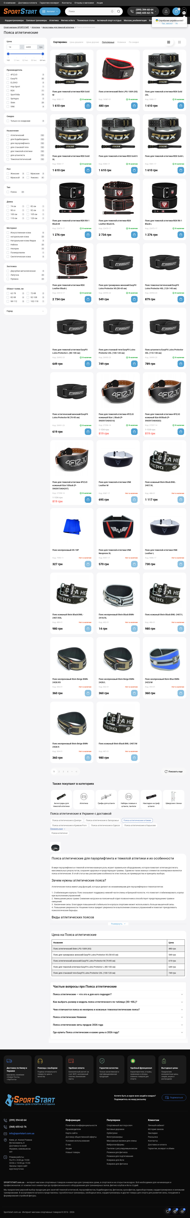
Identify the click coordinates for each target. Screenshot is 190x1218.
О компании (9, 3)
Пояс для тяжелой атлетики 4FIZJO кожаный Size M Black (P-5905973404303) (162, 417)
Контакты (67, 3)
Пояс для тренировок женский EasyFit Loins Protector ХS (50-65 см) (117, 287)
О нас (68, 1144)
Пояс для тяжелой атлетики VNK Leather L (161, 551)
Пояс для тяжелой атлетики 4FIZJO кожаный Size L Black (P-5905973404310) (116, 417)
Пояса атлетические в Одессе (105, 825)
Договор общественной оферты (81, 1137)
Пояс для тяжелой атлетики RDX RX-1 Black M (71, 222)
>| (76, 771)
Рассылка (153, 1137)
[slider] (8, 54)
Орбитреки (112, 1133)
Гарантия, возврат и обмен (161, 1148)
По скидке (134, 42)
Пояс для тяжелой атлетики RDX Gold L (164, 156)
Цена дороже (92, 42)
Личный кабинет (156, 1125)
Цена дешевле (76, 42)
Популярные (108, 42)
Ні (177, 23)
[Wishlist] (74, 87)
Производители (73, 1129)
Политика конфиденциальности (81, 1125)
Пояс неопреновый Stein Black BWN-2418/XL (116, 616)
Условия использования (78, 1141)
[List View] (179, 42)
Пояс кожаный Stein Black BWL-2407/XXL (67, 616)
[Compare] (69, 87)
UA (184, 9)
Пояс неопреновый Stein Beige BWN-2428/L (117, 681)
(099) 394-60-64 (144, 9)
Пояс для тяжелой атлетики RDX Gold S (118, 156)
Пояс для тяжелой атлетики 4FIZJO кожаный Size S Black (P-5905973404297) (69, 485)
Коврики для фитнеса (117, 1164)
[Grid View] (169, 42)
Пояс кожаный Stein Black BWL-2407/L (164, 614)
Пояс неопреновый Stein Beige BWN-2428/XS (70, 681)
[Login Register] (166, 11)
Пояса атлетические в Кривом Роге (69, 825)
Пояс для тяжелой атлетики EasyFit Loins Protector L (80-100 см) (70, 351)
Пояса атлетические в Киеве (137, 820)
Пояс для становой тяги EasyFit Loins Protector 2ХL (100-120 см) (117, 351)
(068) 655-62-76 (144, 13)
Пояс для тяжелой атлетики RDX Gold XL (71, 158)
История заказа (156, 1129)
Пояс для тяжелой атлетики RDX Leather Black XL (115, 222)
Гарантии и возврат (49, 3)
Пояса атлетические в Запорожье (102, 820)
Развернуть (117, 924)
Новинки (121, 42)
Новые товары (73, 1152)
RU (184, 13)
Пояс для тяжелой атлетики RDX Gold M (71, 93)
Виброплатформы (115, 1144)
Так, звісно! (167, 23)
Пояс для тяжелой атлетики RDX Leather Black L (68, 287)
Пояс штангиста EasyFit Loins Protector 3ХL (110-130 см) (164, 351)
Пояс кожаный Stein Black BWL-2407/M (118, 743)
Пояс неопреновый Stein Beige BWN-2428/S (70, 745)
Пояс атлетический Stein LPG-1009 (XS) (118, 91)
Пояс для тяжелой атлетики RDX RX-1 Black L (163, 222)
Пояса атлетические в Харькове (140, 825)
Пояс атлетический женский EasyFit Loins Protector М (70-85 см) (70, 416)
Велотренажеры (115, 1137)
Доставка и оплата (27, 3)
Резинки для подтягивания (120, 1156)
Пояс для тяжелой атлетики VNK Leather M (115, 484)
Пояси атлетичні (59, 833)
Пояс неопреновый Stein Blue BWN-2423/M (162, 681)
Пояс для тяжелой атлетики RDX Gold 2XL (163, 93)
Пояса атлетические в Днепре (66, 820)
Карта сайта (71, 1133)
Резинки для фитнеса (117, 1152)
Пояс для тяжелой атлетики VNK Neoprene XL (115, 551)
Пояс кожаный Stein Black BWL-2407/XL (160, 484)
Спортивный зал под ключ (119, 1125)
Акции (100, 3)
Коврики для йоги (115, 1160)
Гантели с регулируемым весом (122, 1148)
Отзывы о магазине (84, 3)
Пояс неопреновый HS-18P (65, 550)
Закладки (152, 1133)
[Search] (112, 11)
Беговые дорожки (115, 1129)
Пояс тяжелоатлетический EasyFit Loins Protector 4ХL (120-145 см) (162, 287)
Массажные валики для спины (122, 1141)
